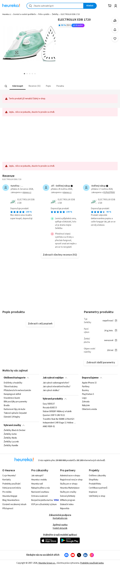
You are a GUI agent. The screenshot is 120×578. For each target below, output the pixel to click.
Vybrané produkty (53, 399)
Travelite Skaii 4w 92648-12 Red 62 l (58, 419)
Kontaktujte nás (60, 518)
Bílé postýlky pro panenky (15, 401)
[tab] (18, 86)
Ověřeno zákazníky (97, 475)
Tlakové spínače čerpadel (15, 413)
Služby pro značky (68, 492)
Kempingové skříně (12, 394)
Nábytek (86, 405)
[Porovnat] (115, 20)
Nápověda (64, 508)
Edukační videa (66, 504)
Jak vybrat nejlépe (53, 377)
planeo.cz (27, 192)
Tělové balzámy (11, 386)
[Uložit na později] (115, 39)
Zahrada (85, 401)
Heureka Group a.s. (46, 563)
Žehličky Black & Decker (14, 430)
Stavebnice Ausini (12, 398)
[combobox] (55, 6)
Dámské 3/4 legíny (12, 416)
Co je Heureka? (9, 475)
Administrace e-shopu (70, 475)
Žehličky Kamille (11, 445)
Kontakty (6, 479)
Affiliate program (67, 500)
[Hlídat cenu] (115, 29)
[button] (18, 86)
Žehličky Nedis (10, 437)
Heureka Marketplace (69, 487)
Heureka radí (37, 483)
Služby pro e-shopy (68, 483)
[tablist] (45, 86)
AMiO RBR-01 (49, 426)
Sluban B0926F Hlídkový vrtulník (57, 411)
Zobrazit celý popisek (40, 323)
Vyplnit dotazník (60, 528)
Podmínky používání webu (92, 563)
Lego (84, 398)
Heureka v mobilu (39, 479)
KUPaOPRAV (109, 192)
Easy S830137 (49, 403)
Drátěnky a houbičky (13, 382)
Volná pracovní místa (11, 487)
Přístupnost (7, 508)
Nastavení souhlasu (40, 492)
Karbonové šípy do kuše (14, 409)
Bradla (7, 405)
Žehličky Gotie (10, 434)
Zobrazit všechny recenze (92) (60, 255)
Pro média (6, 492)
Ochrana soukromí (39, 496)
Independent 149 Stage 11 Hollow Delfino (60, 422)
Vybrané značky (12, 425)
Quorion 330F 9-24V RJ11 (54, 415)
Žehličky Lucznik (11, 441)
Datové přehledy (67, 496)
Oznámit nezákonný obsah (14, 504)
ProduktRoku (95, 483)
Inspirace (93, 492)
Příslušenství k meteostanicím (17, 390)
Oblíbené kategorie (14, 377)
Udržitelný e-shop (97, 496)
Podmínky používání (11, 483)
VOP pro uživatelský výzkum (44, 504)
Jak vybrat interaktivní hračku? (56, 386)
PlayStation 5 (88, 394)
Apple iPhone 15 (89, 382)
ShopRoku (93, 479)
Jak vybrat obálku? (51, 390)
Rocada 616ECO (50, 407)
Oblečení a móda (89, 409)
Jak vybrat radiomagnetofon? (56, 382)
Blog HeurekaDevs (10, 500)
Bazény (85, 390)
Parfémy (85, 386)
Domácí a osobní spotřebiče (24, 14)
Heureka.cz (6, 14)
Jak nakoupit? (37, 475)
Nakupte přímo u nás (40, 487)
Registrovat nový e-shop (71, 479)
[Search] (6, 86)
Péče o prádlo (43, 14)
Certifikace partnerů (98, 487)
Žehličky (55, 14)
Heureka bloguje (9, 496)
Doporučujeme (90, 377)
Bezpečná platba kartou (42, 500)
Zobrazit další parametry (100, 362)
